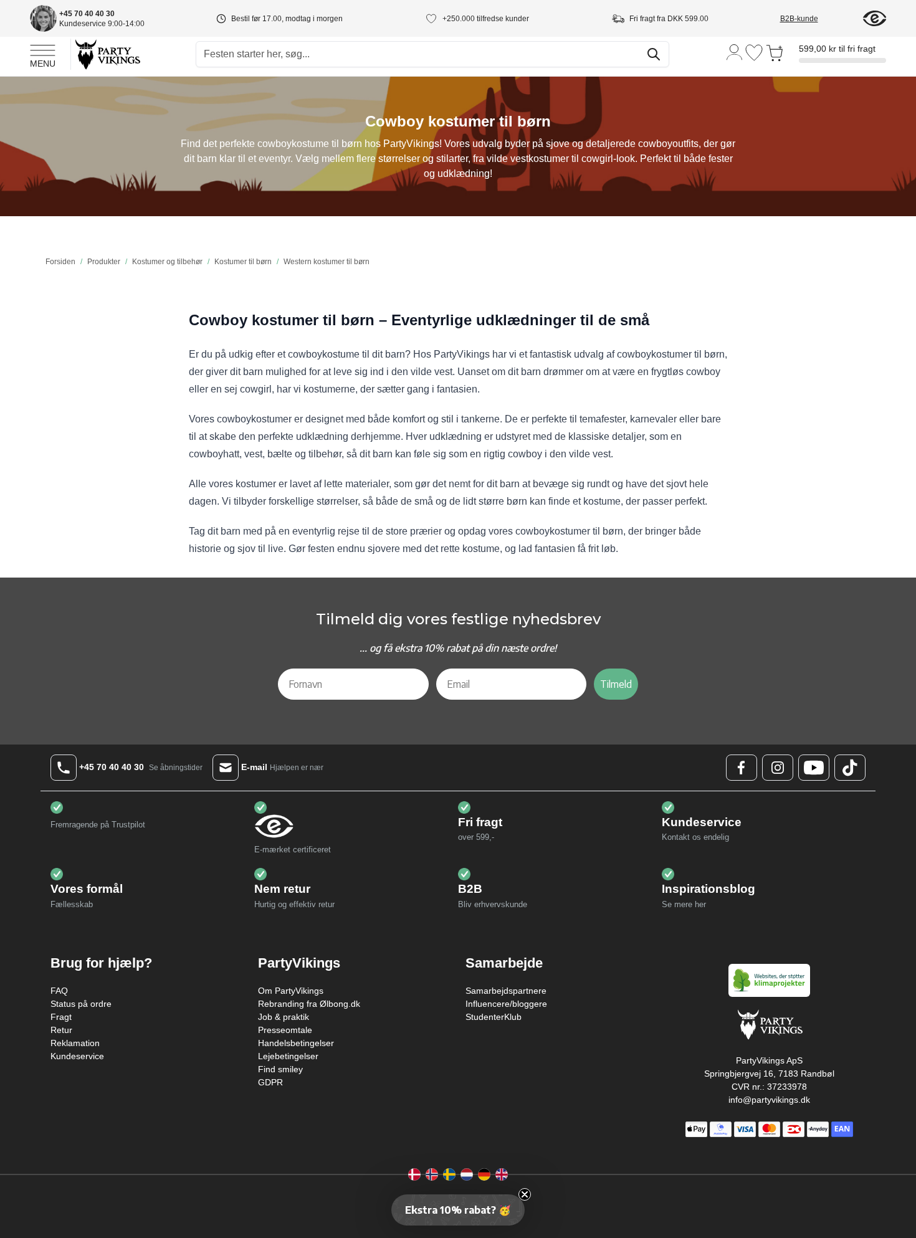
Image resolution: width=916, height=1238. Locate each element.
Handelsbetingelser (296, 1043)
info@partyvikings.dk (769, 1100)
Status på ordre (81, 1004)
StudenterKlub (493, 1017)
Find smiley (280, 1069)
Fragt (61, 1017)
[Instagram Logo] (777, 768)
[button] (458, 1210)
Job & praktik (283, 1017)
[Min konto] (735, 51)
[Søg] (654, 54)
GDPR (270, 1082)
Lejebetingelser (288, 1056)
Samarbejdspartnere (505, 991)
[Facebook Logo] (741, 768)
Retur (61, 1030)
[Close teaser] (524, 1194)
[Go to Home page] (107, 54)
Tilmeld (616, 684)
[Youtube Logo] (813, 768)
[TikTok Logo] (850, 768)
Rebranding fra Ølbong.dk (309, 1004)
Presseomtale (285, 1030)
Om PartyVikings (290, 991)
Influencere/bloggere (506, 1004)
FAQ (59, 991)
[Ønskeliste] (754, 52)
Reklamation (75, 1043)
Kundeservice (77, 1056)
